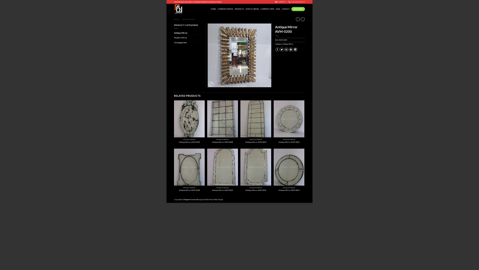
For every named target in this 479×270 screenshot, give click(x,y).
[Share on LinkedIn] (295, 50)
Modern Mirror (180, 37)
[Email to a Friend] (286, 50)
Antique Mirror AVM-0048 (222, 142)
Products (239, 9)
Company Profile (225, 9)
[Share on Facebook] (277, 50)
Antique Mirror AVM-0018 (189, 142)
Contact (286, 9)
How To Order (252, 9)
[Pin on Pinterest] (291, 50)
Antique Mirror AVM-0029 (222, 190)
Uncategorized (180, 42)
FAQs (278, 9)
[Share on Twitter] (282, 50)
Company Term (267, 9)
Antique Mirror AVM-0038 (189, 190)
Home (213, 9)
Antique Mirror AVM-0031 (255, 190)
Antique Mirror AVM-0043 (289, 190)
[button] (211, 84)
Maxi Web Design (216, 199)
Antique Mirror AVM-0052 (255, 142)
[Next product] (298, 19)
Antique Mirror (188, 19)
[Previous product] (303, 19)
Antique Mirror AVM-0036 (289, 142)
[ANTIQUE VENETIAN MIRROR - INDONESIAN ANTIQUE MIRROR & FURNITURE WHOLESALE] (184, 9)
